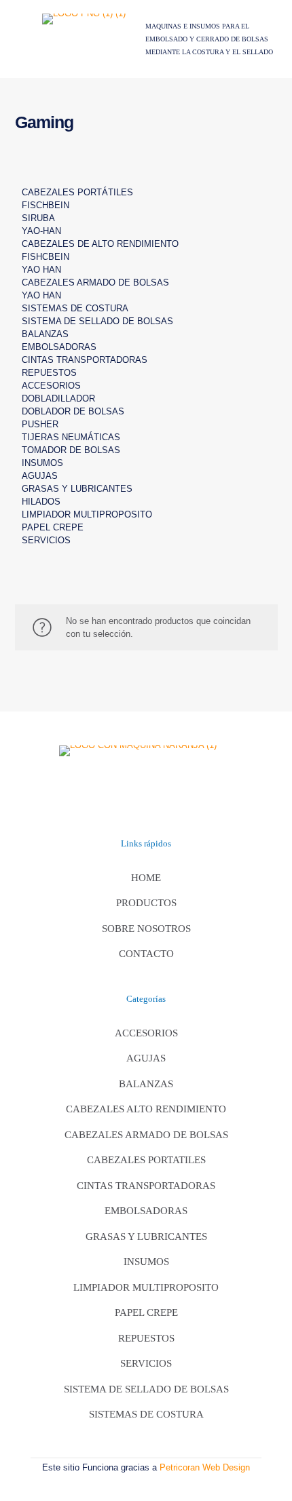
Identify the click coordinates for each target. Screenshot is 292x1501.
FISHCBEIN (45, 257)
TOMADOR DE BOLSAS (71, 450)
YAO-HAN (41, 231)
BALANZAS (45, 334)
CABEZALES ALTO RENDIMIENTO (146, 1109)
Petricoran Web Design (205, 1467)
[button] (146, 179)
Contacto (146, 953)
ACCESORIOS (51, 386)
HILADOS (41, 501)
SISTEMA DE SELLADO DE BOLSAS (97, 321)
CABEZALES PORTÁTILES (77, 192)
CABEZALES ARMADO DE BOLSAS (95, 282)
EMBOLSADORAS (59, 347)
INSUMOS (42, 463)
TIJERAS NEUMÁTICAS (71, 437)
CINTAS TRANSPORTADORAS (84, 360)
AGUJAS (40, 476)
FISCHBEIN (45, 205)
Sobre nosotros (146, 928)
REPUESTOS (49, 373)
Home (146, 877)
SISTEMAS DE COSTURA (75, 308)
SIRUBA (38, 218)
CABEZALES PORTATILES (146, 1159)
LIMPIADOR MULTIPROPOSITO (87, 514)
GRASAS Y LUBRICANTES (77, 489)
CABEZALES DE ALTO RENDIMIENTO (100, 244)
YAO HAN (41, 270)
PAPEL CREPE (53, 527)
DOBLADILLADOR (58, 398)
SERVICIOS (46, 540)
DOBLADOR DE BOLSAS (73, 411)
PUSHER (40, 424)
